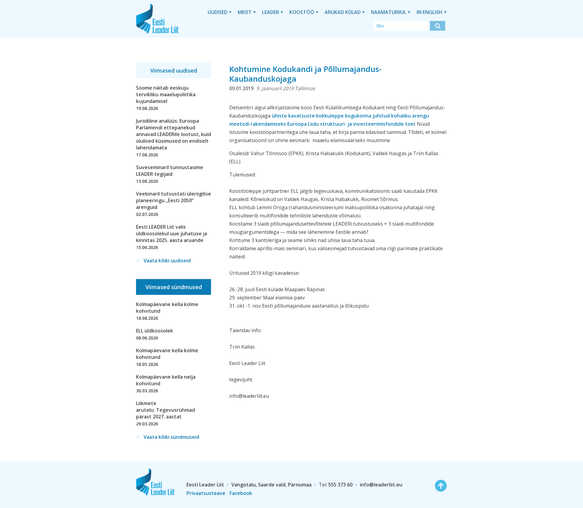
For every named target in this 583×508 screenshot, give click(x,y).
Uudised (217, 12)
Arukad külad (343, 12)
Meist (245, 12)
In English (429, 12)
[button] (437, 26)
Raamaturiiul (388, 12)
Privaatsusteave (205, 493)
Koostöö (301, 12)
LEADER (270, 12)
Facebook (241, 493)
